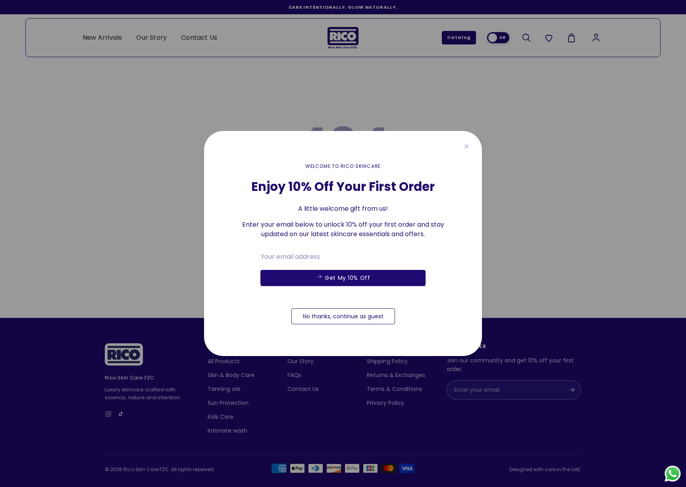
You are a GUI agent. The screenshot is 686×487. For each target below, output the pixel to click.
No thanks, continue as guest (343, 316)
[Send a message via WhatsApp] (672, 473)
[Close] (466, 146)
